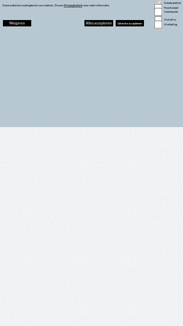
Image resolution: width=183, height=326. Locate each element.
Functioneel (171, 7)
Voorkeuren (171, 11)
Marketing (170, 24)
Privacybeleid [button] (73, 5)
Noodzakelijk (172, 2)
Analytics (170, 19)
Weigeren (17, 23)
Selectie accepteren (130, 23)
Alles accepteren (99, 23)
